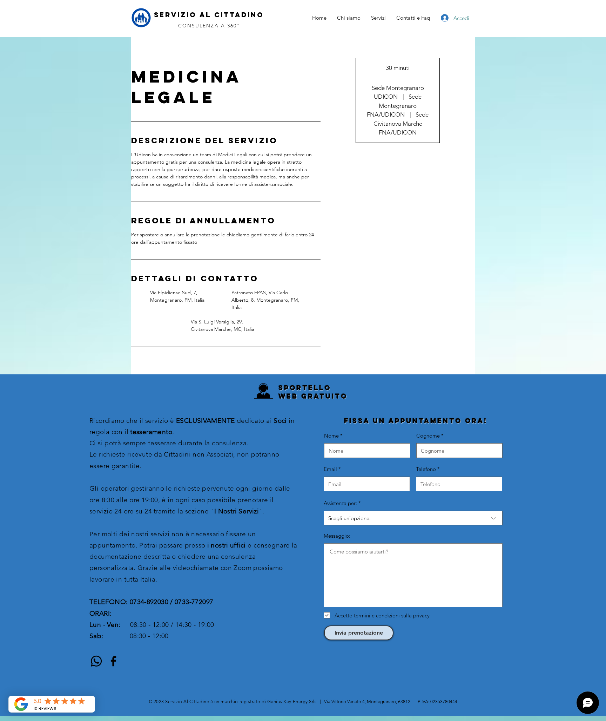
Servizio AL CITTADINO (209, 15)
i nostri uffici (226, 545)
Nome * (333, 435)
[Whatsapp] (96, 661)
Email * (332, 469)
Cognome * (430, 435)
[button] (378, 18)
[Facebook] (113, 661)
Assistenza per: (340, 503)
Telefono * (428, 469)
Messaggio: (337, 535)
